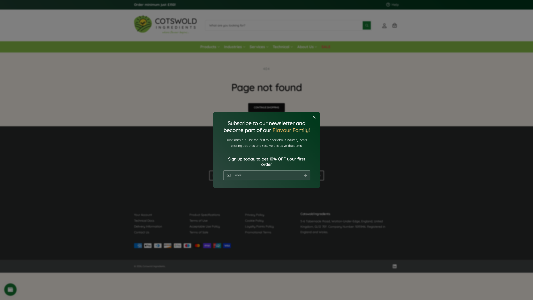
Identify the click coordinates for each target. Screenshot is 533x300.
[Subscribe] (305, 175)
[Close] (314, 117)
